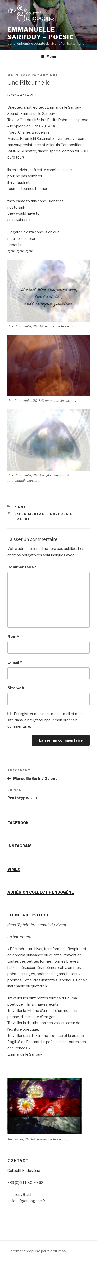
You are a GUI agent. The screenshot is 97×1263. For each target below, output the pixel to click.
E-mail (14, 662)
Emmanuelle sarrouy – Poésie (40, 33)
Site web (15, 688)
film (51, 514)
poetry (22, 518)
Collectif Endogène (23, 1170)
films (20, 506)
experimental (29, 514)
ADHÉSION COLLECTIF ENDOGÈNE (40, 892)
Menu (51, 56)
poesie (65, 514)
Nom (13, 636)
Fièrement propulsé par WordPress (36, 1251)
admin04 (49, 75)
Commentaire (21, 567)
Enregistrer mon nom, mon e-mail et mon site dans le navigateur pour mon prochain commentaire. (45, 720)
